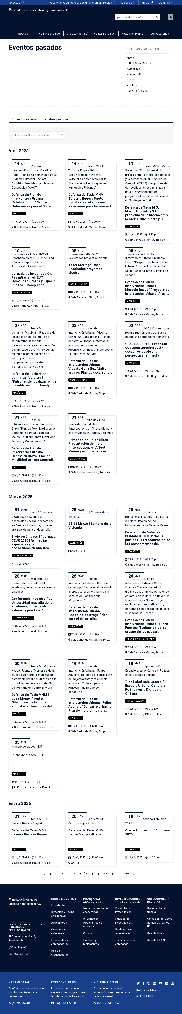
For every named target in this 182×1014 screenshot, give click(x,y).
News (130, 57)
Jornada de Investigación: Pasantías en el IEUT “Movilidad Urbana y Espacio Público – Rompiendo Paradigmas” (34, 279)
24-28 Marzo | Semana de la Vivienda (90, 525)
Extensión (76, 543)
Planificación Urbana (140, 639)
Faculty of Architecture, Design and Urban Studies (82, 2)
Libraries (128, 2)
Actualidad (133, 68)
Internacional (22, 555)
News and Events (132, 33)
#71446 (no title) (50, 33)
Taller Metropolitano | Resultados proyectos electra (85, 268)
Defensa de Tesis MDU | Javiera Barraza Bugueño (31, 832)
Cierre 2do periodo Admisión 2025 (147, 832)
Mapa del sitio (144, 995)
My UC (147, 2)
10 (105, 874)
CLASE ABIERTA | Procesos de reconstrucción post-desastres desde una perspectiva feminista (146, 349)
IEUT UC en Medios (139, 63)
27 (127, 874)
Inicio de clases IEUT (28, 755)
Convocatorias (160, 33)
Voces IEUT (134, 74)
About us (22, 33)
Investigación (22, 292)
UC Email (166, 2)
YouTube (132, 85)
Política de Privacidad (149, 990)
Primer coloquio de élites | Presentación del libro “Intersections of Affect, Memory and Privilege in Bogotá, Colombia (89, 446)
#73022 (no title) (77, 33)
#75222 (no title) (105, 33)
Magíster (19, 213)
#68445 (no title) (138, 90)
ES (165, 17)
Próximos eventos (24, 119)
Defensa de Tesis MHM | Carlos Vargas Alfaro (87, 832)
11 (113, 874)
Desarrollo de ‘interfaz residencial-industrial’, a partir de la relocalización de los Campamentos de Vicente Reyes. (147, 538)
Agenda (131, 79)
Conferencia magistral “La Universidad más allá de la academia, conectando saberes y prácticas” (32, 604)
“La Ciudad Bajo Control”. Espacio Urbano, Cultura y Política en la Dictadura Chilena (145, 687)
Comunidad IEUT (23, 618)
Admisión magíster (82, 380)
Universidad (77, 459)
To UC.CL (16, 2)
